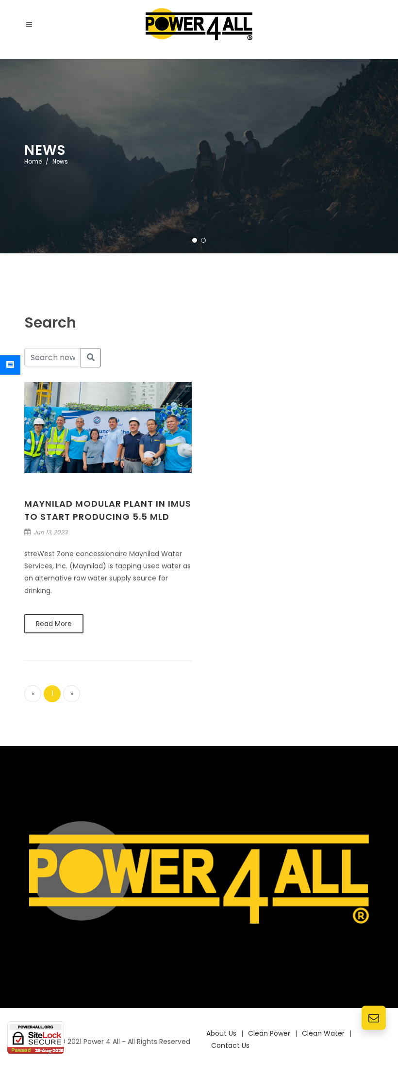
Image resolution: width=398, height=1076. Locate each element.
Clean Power (269, 1033)
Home (33, 161)
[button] (194, 240)
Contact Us (230, 1045)
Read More (54, 624)
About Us (221, 1033)
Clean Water (323, 1033)
